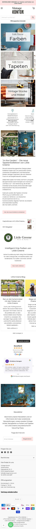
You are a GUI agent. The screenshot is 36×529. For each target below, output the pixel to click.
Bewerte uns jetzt (23, 341)
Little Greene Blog (10, 520)
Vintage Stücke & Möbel (23, 520)
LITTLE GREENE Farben (9, 519)
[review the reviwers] (30, 360)
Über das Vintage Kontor (18, 522)
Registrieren (27, 439)
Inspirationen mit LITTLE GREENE (17, 517)
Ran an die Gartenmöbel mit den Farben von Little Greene (12, 301)
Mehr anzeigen (17, 333)
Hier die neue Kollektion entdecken (14, 212)
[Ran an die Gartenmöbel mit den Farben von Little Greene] (12, 288)
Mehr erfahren (11, 328)
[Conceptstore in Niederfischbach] (12, 117)
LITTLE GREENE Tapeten (24, 519)
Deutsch (17, 499)
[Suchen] (33, 17)
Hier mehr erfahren (18, 266)
